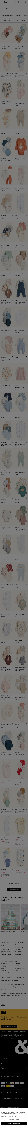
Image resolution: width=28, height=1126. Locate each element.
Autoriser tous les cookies (14, 1123)
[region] (14, 1117)
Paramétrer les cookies (14, 1119)
